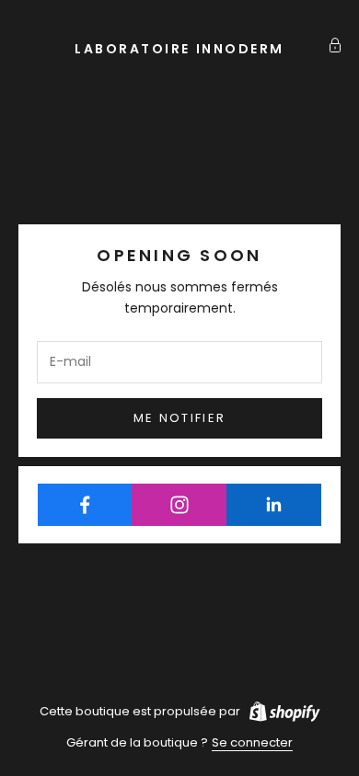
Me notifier (179, 418)
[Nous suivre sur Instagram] (179, 505)
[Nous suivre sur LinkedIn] (274, 505)
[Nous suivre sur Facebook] (86, 505)
